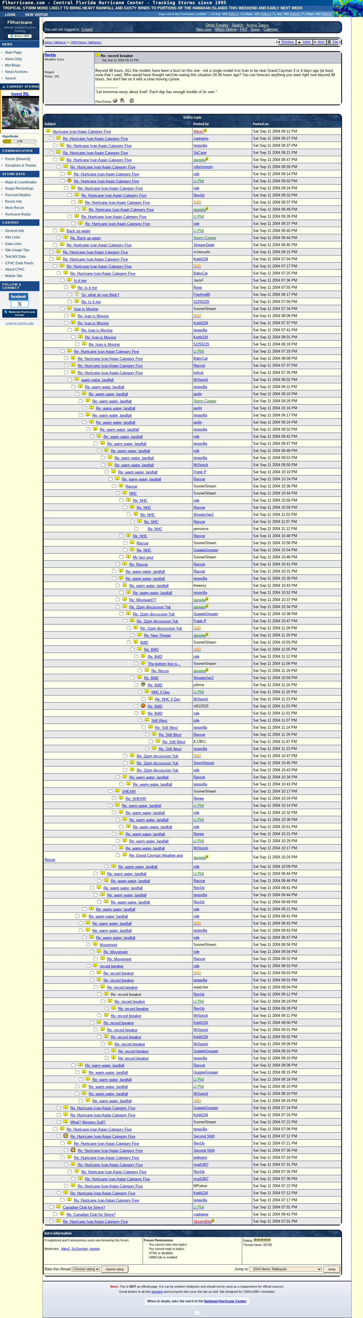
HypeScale (10, 136)
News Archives (16, 72)
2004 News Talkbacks (86, 42)
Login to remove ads (20, 323)
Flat (335, 41)
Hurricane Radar (18, 214)
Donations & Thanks (20, 165)
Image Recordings (19, 188)
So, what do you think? (100, 295)
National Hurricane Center (225, 1301)
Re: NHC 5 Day (167, 699)
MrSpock (200, 380)
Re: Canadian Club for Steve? (91, 1214)
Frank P (199, 472)
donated (157, 1291)
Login (10, 14)
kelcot (198, 372)
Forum (10, 159)
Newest (23, 159)
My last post (143, 557)
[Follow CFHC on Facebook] (19, 296)
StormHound (203, 763)
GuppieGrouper (205, 550)
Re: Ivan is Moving (93, 316)
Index (306, 41)
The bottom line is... (164, 664)
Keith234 (200, 259)
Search (10, 78)
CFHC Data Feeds (19, 263)
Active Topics (257, 25)
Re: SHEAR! (136, 799)
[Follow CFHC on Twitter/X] (20, 304)
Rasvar (199, 365)
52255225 (201, 301)
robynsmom (203, 167)
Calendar (270, 29)
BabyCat (200, 273)
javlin (197, 394)
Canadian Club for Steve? (84, 1207)
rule (196, 174)
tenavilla (200, 145)
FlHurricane (19, 22)
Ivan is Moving (86, 309)
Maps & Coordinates (21, 182)
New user (204, 29)
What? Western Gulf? (87, 1122)
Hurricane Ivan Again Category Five (82, 131)
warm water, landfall (97, 380)
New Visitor (36, 14)
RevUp (50, 55)
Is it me (80, 280)
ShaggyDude (203, 245)
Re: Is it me (87, 288)
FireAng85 (201, 294)
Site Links (12, 237)
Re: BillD (151, 650)
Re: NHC (140, 500)
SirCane (199, 152)
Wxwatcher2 (203, 514)
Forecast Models (18, 195)
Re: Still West (166, 728)
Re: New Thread (157, 635)
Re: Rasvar (138, 564)
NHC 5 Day (160, 692)
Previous (288, 41)
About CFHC (15, 269)
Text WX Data (15, 256)
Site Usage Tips (17, 250)
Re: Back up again (85, 238)
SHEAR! (129, 791)
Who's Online (226, 29)
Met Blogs (12, 65)
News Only (13, 59)
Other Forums (217, 25)
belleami (200, 1157)
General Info (14, 230)
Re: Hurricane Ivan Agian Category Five (95, 259)
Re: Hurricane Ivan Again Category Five (95, 139)
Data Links (13, 244)
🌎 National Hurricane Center (19, 313)
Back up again (78, 231)
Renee (198, 798)
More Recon (14, 207)
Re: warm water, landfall (104, 387)
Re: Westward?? (142, 600)
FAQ (243, 29)
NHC (133, 493)
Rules (255, 29)
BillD (144, 642)
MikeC (65, 1248)
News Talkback (56, 42)
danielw (95, 1248)
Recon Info (13, 201)
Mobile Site (13, 276)
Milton (233, 14)
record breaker (111, 966)
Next (321, 41)
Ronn (197, 287)
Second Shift (204, 1136)
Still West (159, 720)
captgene (200, 138)
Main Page (13, 52)
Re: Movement (116, 952)
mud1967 (200, 1164)
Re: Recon (160, 671)
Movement (108, 945)
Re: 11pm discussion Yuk (150, 607)
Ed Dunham (80, 1248)
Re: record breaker (119, 973)
